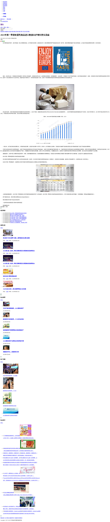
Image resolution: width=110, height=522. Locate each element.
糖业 (4, 7)
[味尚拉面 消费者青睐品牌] (8, 273)
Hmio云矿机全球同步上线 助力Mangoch (12, 478)
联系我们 (20, 517)
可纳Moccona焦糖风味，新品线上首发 (18, 222)
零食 (17, 31)
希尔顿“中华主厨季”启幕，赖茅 (17, 215)
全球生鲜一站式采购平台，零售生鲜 (12, 506)
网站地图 (9, 19)
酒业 (10, 31)
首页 (2, 27)
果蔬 (4, 8)
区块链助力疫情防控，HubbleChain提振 (13, 511)
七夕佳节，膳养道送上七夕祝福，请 (12, 473)
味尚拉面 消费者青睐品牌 (16, 221)
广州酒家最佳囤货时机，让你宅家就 (12, 435)
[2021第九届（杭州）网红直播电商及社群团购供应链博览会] (8, 248)
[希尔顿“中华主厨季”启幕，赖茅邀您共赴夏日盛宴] (8, 235)
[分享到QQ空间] (2, 41)
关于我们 (7, 517)
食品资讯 (5, 1)
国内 (2, 24)
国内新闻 (5, 4)
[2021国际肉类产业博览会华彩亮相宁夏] (6, 338)
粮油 (12, 31)
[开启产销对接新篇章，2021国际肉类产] (6, 305)
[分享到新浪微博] (1, 41)
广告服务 (16, 517)
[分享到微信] (4, 41)
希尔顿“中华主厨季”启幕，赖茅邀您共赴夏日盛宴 (16, 238)
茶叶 (22, 31)
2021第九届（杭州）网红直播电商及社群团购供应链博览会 (19, 250)
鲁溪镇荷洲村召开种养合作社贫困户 (12, 462)
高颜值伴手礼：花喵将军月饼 (11, 351)
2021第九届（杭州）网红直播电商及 (18, 217)
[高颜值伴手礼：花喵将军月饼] (6, 349)
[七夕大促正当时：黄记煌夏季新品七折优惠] (8, 286)
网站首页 (3, 517)
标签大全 (3, 19)
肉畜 (4, 11)
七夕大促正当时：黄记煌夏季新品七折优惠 (14, 289)
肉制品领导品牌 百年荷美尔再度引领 (12, 448)
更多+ (2, 227)
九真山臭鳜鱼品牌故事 (9, 492)
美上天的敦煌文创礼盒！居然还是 (17, 219)
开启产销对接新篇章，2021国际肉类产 (13, 308)
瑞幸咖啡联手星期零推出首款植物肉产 (13, 330)
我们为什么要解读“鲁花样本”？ (17, 214)
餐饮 (29, 31)
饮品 (26, 31)
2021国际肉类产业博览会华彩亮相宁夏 (13, 341)
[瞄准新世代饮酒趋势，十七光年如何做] (6, 316)
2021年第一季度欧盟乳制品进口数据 (18, 213)
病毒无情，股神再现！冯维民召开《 (12, 453)
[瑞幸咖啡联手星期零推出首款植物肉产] (6, 327)
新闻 (5, 27)
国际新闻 (5, 5)
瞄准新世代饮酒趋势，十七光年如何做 (13, 319)
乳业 (4, 9)
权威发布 (5, 2)
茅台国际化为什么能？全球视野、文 (12, 457)
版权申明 (12, 517)
